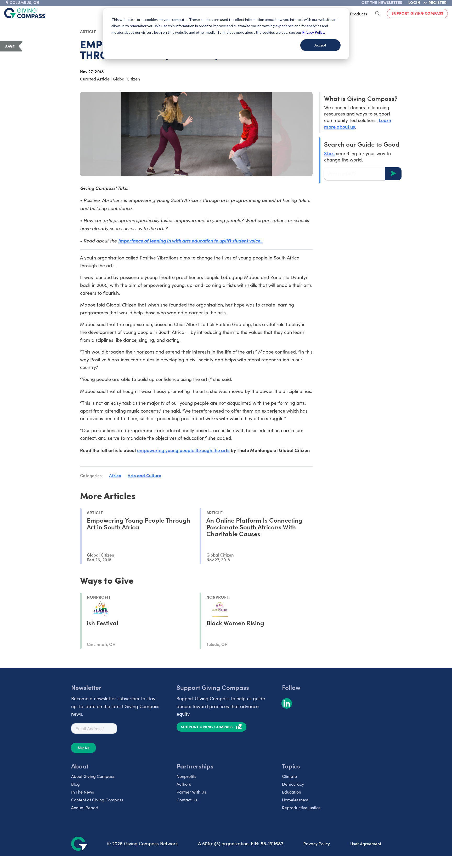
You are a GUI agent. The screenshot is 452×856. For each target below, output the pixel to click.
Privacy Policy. (313, 32)
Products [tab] (358, 13)
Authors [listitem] (184, 784)
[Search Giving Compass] (377, 13)
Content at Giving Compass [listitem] (97, 799)
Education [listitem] (291, 792)
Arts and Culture (144, 475)
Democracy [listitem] (293, 784)
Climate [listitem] (289, 776)
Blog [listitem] (75, 784)
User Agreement (365, 843)
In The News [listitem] (82, 792)
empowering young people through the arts (183, 450)
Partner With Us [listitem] (191, 792)
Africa (115, 475)
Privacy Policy (316, 843)
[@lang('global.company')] (25, 13)
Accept (320, 45)
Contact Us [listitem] (187, 799)
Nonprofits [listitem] (186, 776)
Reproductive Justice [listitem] (301, 807)
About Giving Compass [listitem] (93, 776)
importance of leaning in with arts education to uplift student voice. (190, 240)
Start (329, 153)
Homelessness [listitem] (295, 799)
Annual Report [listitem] (84, 807)
